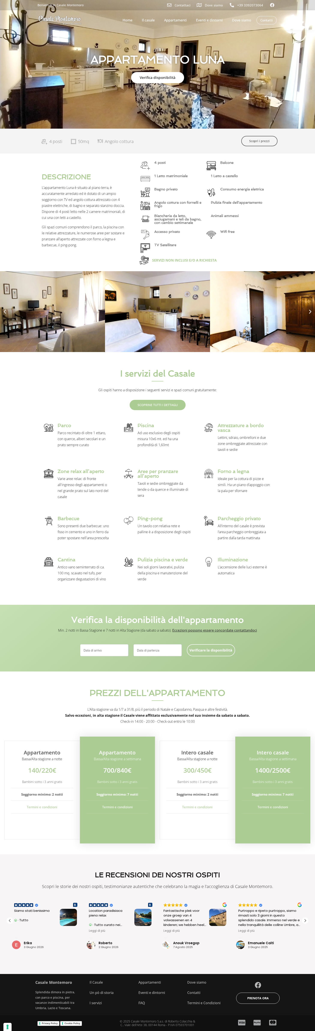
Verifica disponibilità (158, 77)
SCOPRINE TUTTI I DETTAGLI (158, 405)
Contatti (266, 20)
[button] (5, 311)
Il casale (148, 20)
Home (127, 20)
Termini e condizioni (42, 807)
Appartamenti (175, 20)
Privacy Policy (50, 1023)
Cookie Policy (72, 1023)
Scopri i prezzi (259, 141)
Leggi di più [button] (22, 931)
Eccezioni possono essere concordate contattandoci (214, 630)
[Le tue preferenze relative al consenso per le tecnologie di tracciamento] (7, 1027)
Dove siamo (241, 20)
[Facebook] (258, 985)
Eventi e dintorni (209, 20)
